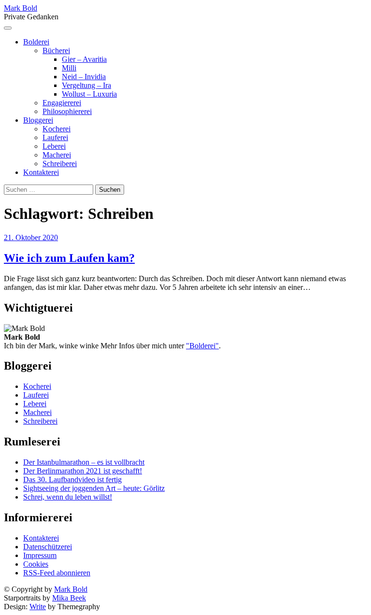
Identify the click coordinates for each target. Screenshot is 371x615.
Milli (69, 68)
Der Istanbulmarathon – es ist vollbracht (83, 462)
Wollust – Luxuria (89, 94)
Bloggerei (38, 120)
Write (37, 606)
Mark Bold (20, 8)
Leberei (54, 146)
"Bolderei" (202, 346)
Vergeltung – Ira (86, 85)
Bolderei (36, 42)
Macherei (57, 155)
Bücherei (56, 50)
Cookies (35, 564)
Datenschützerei (47, 547)
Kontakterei (41, 172)
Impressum (40, 555)
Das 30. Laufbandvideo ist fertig (72, 479)
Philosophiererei (67, 111)
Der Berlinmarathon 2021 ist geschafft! (82, 471)
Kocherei (57, 129)
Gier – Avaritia (84, 59)
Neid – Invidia (84, 76)
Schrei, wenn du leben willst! (67, 497)
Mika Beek (69, 598)
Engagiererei (62, 103)
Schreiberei (60, 163)
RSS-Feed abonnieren (56, 573)
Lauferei (55, 137)
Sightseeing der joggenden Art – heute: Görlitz (94, 488)
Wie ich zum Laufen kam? (69, 258)
